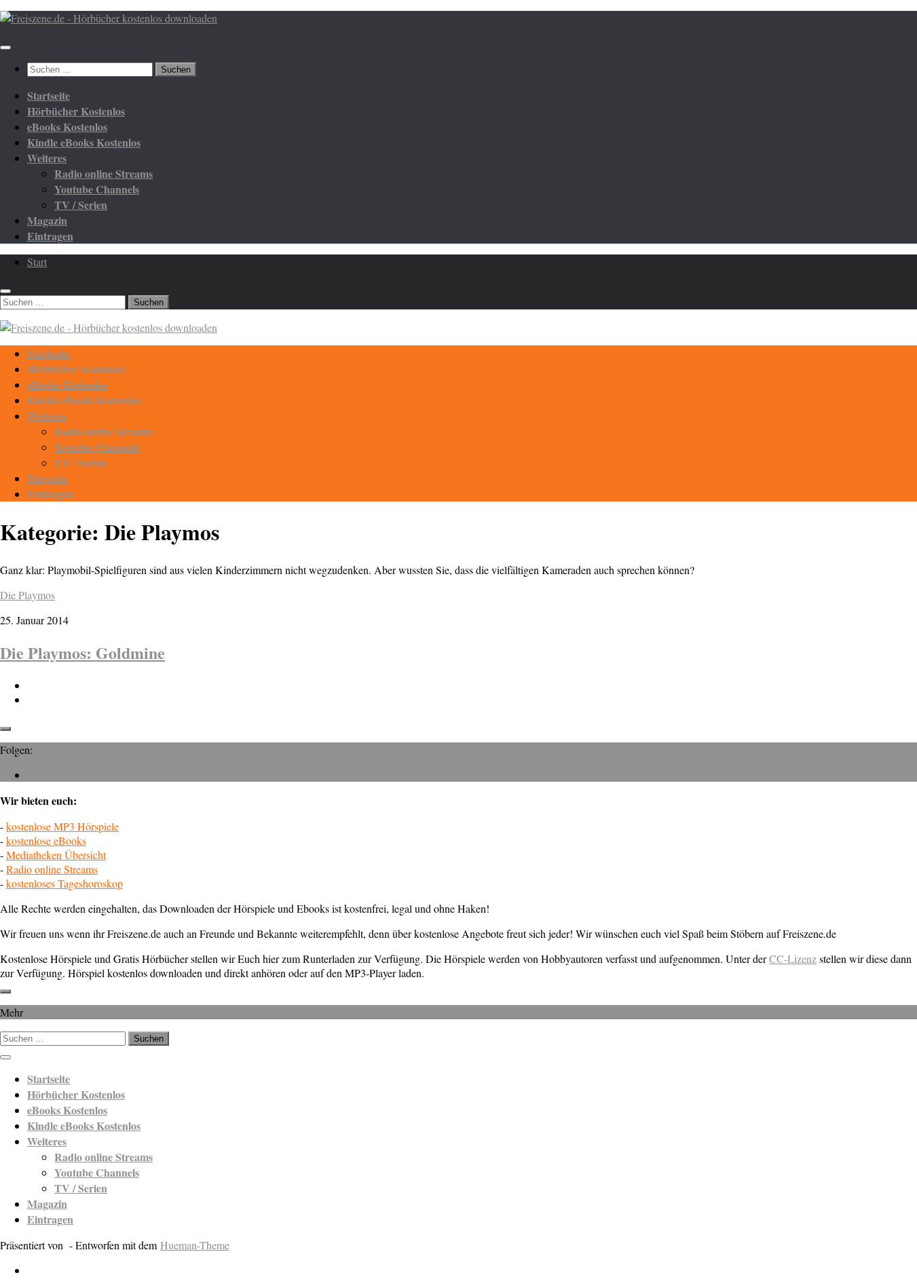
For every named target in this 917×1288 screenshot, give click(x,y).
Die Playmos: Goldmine (82, 652)
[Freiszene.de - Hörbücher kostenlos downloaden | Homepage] (108, 18)
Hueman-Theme (194, 1245)
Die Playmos (27, 595)
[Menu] (5, 47)
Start (37, 261)
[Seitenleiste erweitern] (5, 729)
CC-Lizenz (793, 958)
